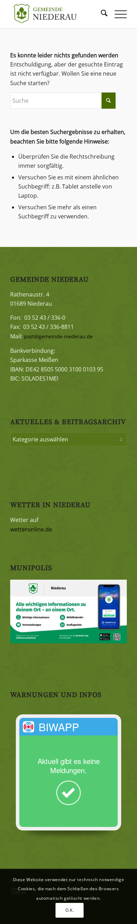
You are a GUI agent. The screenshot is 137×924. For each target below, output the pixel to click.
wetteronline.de (31, 529)
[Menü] (117, 14)
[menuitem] (100, 14)
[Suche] (100, 14)
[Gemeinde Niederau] (56, 14)
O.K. (69, 910)
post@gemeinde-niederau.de (58, 336)
